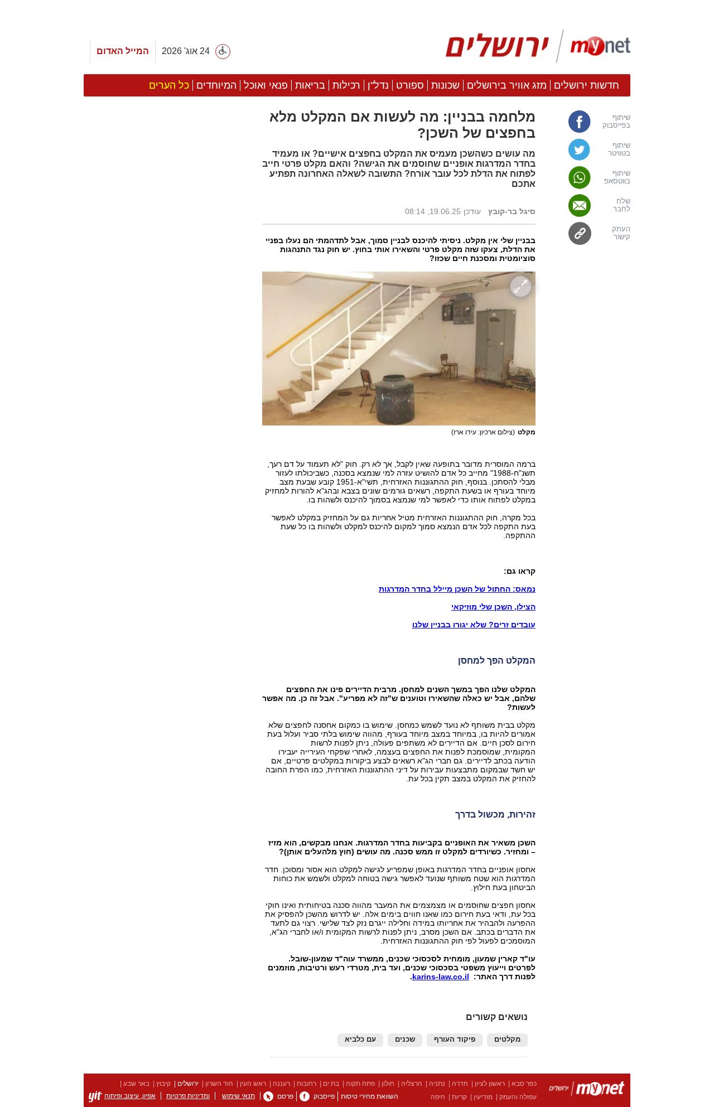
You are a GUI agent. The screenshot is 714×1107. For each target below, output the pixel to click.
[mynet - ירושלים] (538, 46)
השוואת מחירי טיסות (369, 1096)
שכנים (405, 1039)
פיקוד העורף (454, 1039)
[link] (588, 122)
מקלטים (507, 1039)
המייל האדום (123, 51)
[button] (167, 628)
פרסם (285, 1096)
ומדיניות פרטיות (188, 1096)
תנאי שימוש (238, 1096)
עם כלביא (360, 1039)
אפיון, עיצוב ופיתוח (130, 1096)
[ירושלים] (587, 1090)
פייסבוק (324, 1096)
